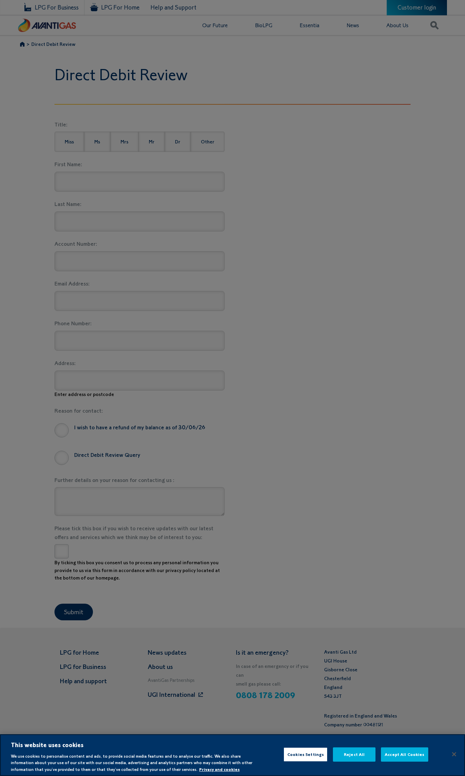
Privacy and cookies (219, 769)
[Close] (454, 754)
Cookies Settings (305, 754)
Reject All (354, 754)
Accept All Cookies (404, 754)
